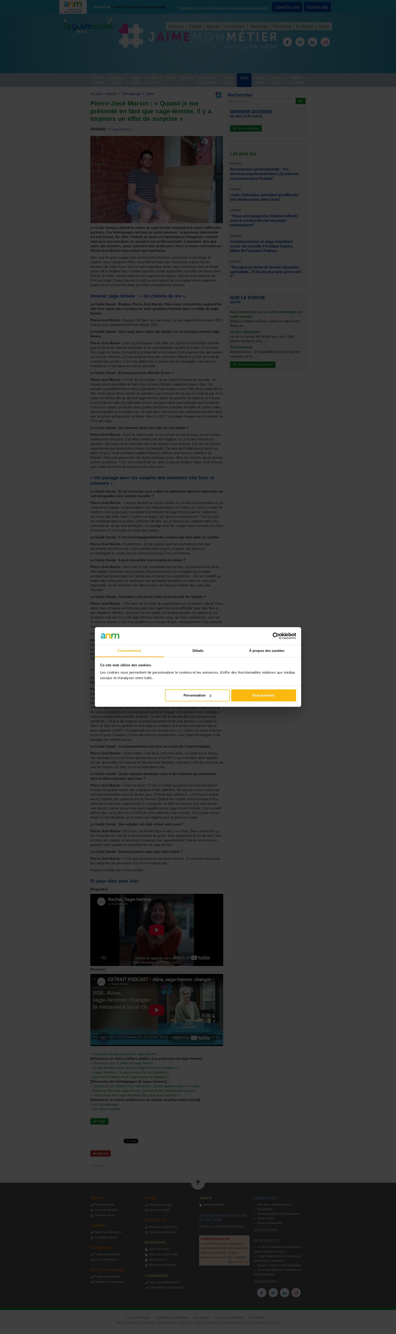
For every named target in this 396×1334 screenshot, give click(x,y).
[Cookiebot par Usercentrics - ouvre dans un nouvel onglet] (276, 635)
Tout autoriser (263, 695)
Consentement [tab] (129, 651)
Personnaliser (195, 695)
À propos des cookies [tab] (266, 651)
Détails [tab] (198, 651)
